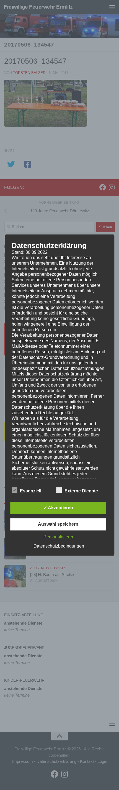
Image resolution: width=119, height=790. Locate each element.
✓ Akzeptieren (58, 507)
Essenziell (30, 491)
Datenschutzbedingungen (58, 546)
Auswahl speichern (58, 524)
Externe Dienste (81, 491)
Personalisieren (58, 537)
